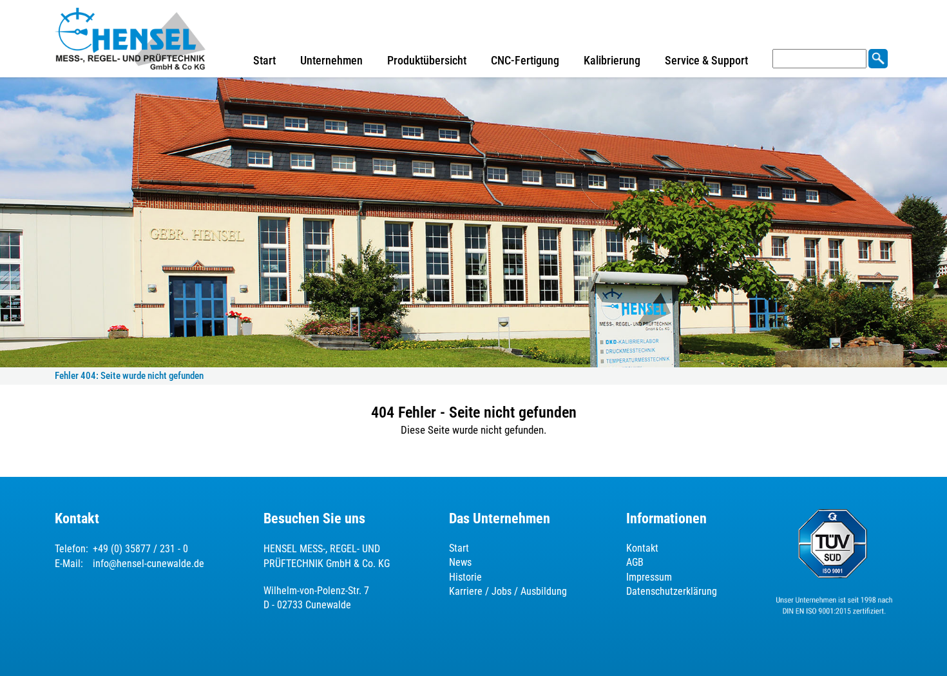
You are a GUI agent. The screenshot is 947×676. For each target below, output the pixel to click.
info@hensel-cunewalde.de (148, 563)
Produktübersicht (426, 60)
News (460, 562)
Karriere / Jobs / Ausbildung (508, 591)
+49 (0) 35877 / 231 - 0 (140, 549)
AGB (635, 562)
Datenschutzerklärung (671, 591)
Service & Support (706, 60)
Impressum (649, 577)
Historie (465, 577)
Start (264, 60)
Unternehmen (331, 60)
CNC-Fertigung (525, 60)
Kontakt (642, 548)
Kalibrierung (612, 60)
